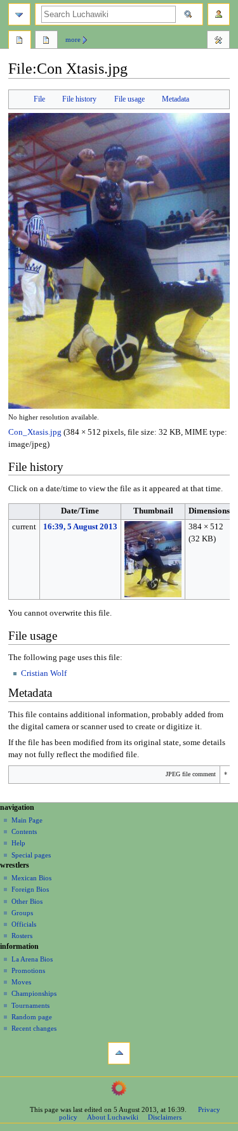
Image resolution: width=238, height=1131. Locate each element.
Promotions (28, 970)
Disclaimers (165, 1117)
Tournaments (30, 1005)
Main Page (27, 820)
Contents (24, 831)
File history (79, 99)
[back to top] (119, 1053)
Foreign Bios (30, 889)
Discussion (46, 41)
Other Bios (27, 901)
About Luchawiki (112, 1117)
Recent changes (33, 1028)
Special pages (31, 855)
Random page (31, 1017)
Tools (218, 41)
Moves (21, 982)
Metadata (175, 99)
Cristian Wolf (44, 673)
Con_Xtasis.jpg (35, 432)
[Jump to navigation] (19, 14)
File (39, 99)
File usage (129, 99)
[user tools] (219, 14)
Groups (22, 912)
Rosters (21, 935)
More (73, 39)
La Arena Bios (32, 959)
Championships (33, 993)
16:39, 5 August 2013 (80, 526)
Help (18, 843)
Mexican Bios (31, 878)
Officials (23, 924)
